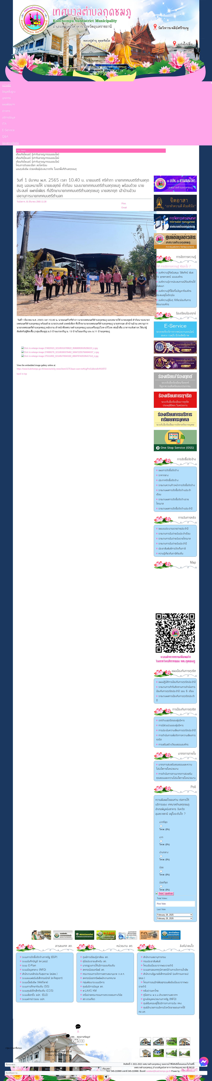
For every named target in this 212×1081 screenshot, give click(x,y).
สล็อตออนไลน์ (81, 1022)
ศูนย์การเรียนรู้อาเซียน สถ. (96, 957)
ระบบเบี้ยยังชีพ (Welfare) (35, 982)
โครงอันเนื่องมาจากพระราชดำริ (158, 965)
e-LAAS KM (90, 991)
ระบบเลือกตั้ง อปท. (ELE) (35, 995)
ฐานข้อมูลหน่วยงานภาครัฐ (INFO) (159, 999)
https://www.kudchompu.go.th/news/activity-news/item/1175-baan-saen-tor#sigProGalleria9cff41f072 (61, 369)
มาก (161, 837)
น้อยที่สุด (163, 882)
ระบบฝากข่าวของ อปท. (33, 999)
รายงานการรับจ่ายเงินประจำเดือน (174, 534)
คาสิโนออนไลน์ (113, 1022)
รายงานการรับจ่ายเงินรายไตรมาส (175, 538)
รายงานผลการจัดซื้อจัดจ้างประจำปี (175, 508)
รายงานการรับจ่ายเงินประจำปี (173, 543)
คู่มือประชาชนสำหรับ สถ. (95, 961)
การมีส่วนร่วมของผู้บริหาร (171, 725)
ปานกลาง (163, 852)
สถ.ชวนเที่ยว (89, 999)
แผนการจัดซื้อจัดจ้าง (169, 470)
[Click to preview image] (86, 315)
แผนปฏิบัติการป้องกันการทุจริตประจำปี (177, 682)
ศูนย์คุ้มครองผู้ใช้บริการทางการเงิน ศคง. (162, 1003)
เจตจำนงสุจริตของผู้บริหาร (172, 720)
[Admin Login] (78, 1032)
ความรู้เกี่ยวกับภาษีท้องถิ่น (171, 553)
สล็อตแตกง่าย (93, 1022)
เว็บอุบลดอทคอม (187, 1071)
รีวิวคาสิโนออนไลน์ (128, 1022)
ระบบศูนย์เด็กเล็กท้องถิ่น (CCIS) (37, 991)
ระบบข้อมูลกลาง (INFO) (34, 970)
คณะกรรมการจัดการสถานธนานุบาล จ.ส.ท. (104, 974)
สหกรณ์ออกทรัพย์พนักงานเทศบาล (99, 978)
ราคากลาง (164, 475)
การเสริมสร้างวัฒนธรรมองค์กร (174, 744)
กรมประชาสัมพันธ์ (151, 961)
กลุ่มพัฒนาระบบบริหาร (94, 982)
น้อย (161, 867)
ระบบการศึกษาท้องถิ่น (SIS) (35, 986)
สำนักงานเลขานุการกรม (154, 957)
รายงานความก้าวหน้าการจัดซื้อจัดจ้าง (177, 485)
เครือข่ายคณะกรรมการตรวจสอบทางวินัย (102, 995)
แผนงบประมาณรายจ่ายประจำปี (173, 529)
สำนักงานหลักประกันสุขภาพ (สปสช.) (39, 974)
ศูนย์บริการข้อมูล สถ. (93, 986)
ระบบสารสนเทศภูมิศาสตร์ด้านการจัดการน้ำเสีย (165, 970)
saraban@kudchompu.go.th (158, 1071)
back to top (22, 374)
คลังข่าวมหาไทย (151, 991)
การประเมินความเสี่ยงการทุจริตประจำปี (177, 730)
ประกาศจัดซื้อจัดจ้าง (168, 480)
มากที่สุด (163, 822)
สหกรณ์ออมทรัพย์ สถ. (94, 970)
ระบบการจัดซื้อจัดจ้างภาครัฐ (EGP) (39, 957)
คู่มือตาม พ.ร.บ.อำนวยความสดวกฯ (160, 995)
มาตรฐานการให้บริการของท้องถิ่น (99, 965)
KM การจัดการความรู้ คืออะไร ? (172, 266)
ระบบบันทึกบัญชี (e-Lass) (35, 961)
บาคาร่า (102, 1022)
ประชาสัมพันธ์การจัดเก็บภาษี (172, 548)
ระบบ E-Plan (29, 965)
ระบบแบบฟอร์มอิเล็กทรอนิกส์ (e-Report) (42, 978)
